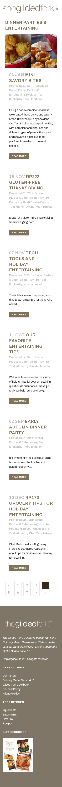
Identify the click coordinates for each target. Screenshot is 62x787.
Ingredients (9, 710)
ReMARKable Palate (36, 202)
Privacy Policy (11, 693)
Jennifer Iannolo (33, 284)
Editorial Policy (11, 689)
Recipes (31, 94)
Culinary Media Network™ (18, 680)
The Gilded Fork (33, 99)
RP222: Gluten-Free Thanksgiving (26, 182)
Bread (13, 90)
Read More (19, 156)
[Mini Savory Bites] (31, 51)
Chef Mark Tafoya (40, 206)
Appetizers (42, 85)
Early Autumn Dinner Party (28, 427)
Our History (9, 675)
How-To (44, 197)
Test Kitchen (17, 206)
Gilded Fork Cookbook (16, 684)
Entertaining (10, 714)
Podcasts (15, 202)
